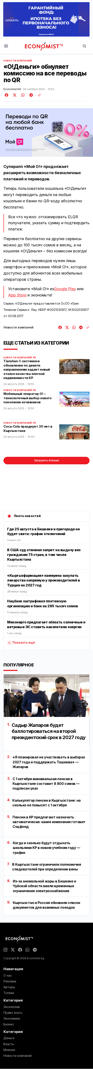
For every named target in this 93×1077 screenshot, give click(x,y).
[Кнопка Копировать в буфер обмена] (38, 95)
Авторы (9, 987)
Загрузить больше (46, 460)
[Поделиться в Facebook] (6, 95)
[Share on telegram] (30, 95)
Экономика (11, 1018)
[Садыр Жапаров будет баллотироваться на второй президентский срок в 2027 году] (46, 695)
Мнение (9, 1050)
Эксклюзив (11, 1007)
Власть (8, 1044)
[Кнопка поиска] (84, 46)
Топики (8, 993)
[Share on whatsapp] (22, 95)
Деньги (8, 1038)
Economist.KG (12, 89)
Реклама (9, 981)
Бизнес (8, 1024)
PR (34, 357)
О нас (7, 975)
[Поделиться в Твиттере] (14, 95)
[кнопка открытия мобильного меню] (6, 46)
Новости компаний (17, 61)
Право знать (12, 1012)
